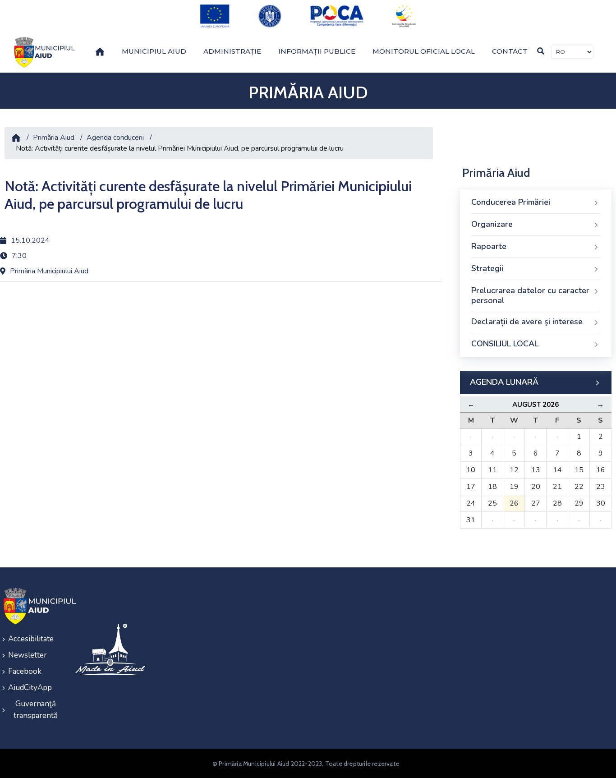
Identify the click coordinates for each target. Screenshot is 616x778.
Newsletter (27, 655)
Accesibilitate (31, 639)
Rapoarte (488, 246)
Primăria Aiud (53, 138)
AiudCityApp (30, 687)
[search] (540, 51)
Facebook (24, 671)
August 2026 (535, 404)
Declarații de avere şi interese (527, 321)
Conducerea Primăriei (510, 202)
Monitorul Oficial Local (423, 51)
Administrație (232, 51)
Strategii (487, 268)
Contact (510, 51)
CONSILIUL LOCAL (504, 343)
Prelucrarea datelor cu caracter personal (530, 295)
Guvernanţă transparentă (36, 710)
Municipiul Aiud (154, 51)
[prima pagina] (43, 52)
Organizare (492, 224)
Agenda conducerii (115, 138)
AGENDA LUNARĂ (504, 382)
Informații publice (316, 51)
